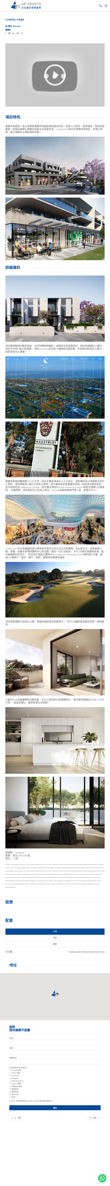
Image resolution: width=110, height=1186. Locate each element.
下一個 (92, 1118)
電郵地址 (13, 1057)
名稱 (11, 1038)
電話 (11, 1048)
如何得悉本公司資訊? (18, 1067)
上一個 (17, 1118)
